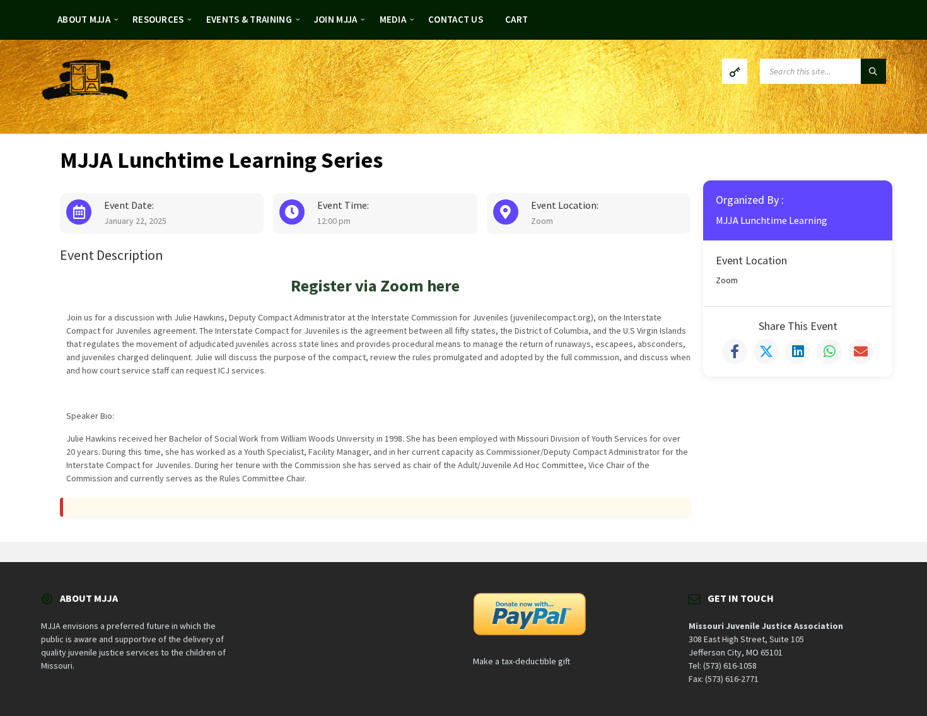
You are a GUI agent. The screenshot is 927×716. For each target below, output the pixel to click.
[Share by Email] (860, 351)
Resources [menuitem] (158, 19)
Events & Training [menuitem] (249, 19)
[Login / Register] (734, 71)
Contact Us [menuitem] (455, 19)
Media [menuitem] (393, 19)
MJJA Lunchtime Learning (771, 220)
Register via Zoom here (375, 285)
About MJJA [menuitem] (83, 19)
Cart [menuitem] (516, 19)
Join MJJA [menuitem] (336, 19)
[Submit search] (873, 71)
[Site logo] (85, 96)
